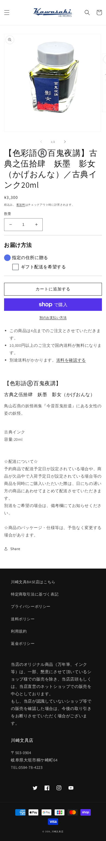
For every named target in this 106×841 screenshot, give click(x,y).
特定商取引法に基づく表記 (34, 594)
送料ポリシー (23, 619)
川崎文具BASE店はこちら (33, 581)
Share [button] (15, 548)
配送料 (21, 205)
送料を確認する (71, 360)
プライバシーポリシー (31, 606)
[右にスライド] (65, 142)
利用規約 (19, 631)
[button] (7, 13)
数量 (7, 213)
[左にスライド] (41, 142)
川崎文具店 (58, 831)
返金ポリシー (23, 643)
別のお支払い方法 (53, 317)
